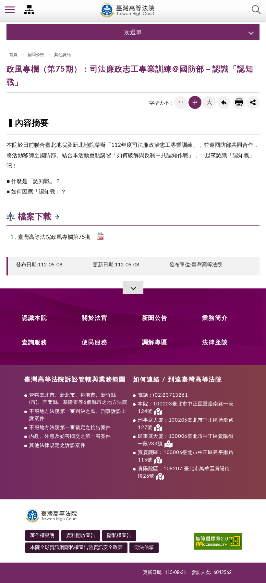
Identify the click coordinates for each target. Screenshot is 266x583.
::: (4, 5)
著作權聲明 (42, 535)
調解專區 (155, 342)
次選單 (133, 33)
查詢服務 (34, 342)
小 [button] (180, 102)
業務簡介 (215, 318)
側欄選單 (9, 9)
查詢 (256, 9)
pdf (100, 236)
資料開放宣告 (80, 535)
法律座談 (215, 342)
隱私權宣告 (119, 535)
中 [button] (195, 102)
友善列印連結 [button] (239, 102)
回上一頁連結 (223, 102)
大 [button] (209, 102)
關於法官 (94, 318)
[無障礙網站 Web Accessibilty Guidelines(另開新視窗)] (218, 542)
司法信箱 (144, 547)
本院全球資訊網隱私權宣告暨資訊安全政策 (76, 547)
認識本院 (34, 318)
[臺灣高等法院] (133, 10)
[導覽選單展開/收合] (133, 287)
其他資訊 (62, 55)
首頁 (13, 55)
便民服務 (94, 342)
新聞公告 (35, 55)
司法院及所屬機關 (29, 9)
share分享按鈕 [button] (253, 102)
